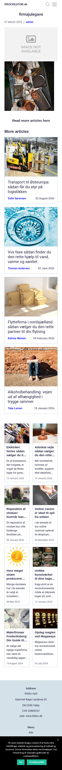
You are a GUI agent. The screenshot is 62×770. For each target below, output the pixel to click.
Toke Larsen (15, 408)
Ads (31, 732)
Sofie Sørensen (17, 198)
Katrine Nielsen (17, 338)
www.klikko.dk (34, 716)
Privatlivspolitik (36, 762)
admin (29, 22)
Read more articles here (31, 120)
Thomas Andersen (19, 268)
